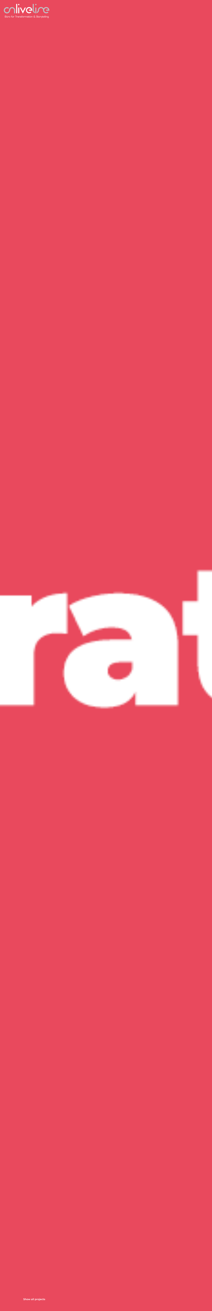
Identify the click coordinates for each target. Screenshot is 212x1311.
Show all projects (34, 1299)
